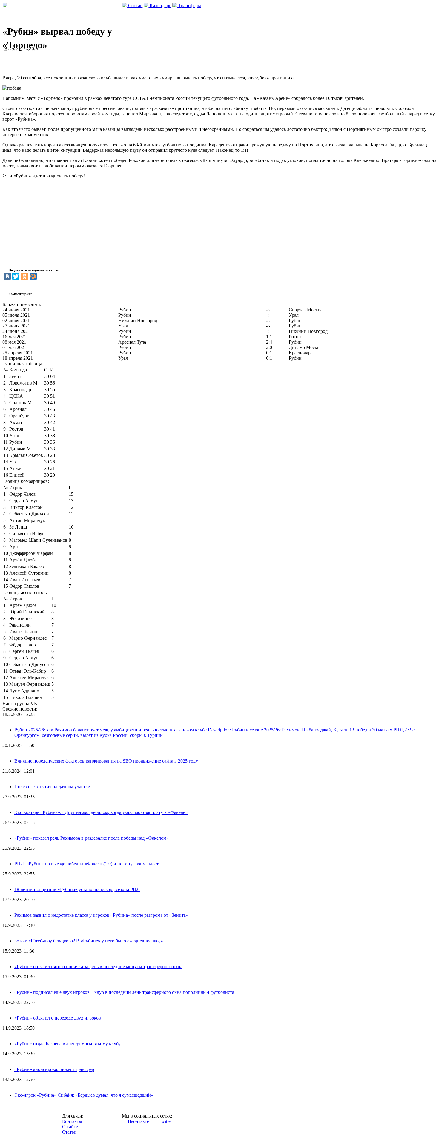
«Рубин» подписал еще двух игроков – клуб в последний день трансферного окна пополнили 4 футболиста (124, 992)
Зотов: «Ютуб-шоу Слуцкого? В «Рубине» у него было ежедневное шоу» (88, 940)
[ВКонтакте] (7, 276)
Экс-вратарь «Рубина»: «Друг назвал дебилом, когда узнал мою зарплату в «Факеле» (101, 812)
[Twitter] (15, 276)
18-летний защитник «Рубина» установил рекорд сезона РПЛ (77, 889)
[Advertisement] (72, 62)
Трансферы (189, 5)
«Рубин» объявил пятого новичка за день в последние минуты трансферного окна (98, 966)
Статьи (69, 1132)
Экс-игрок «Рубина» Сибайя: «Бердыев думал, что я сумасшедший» (83, 1095)
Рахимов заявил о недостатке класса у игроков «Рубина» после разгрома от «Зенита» (101, 915)
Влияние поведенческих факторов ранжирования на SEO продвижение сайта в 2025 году (106, 760)
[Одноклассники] (24, 276)
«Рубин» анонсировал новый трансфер (54, 1069)
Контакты (72, 1121)
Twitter (165, 1121)
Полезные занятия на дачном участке (52, 786)
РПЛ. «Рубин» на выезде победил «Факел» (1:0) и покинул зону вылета (87, 863)
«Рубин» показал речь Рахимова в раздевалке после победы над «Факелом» (91, 838)
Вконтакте (138, 1121)
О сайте (70, 1126)
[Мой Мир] (33, 276)
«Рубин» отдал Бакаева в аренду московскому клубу (67, 1043)
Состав (134, 5)
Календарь (159, 5)
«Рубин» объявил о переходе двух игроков (57, 1017)
